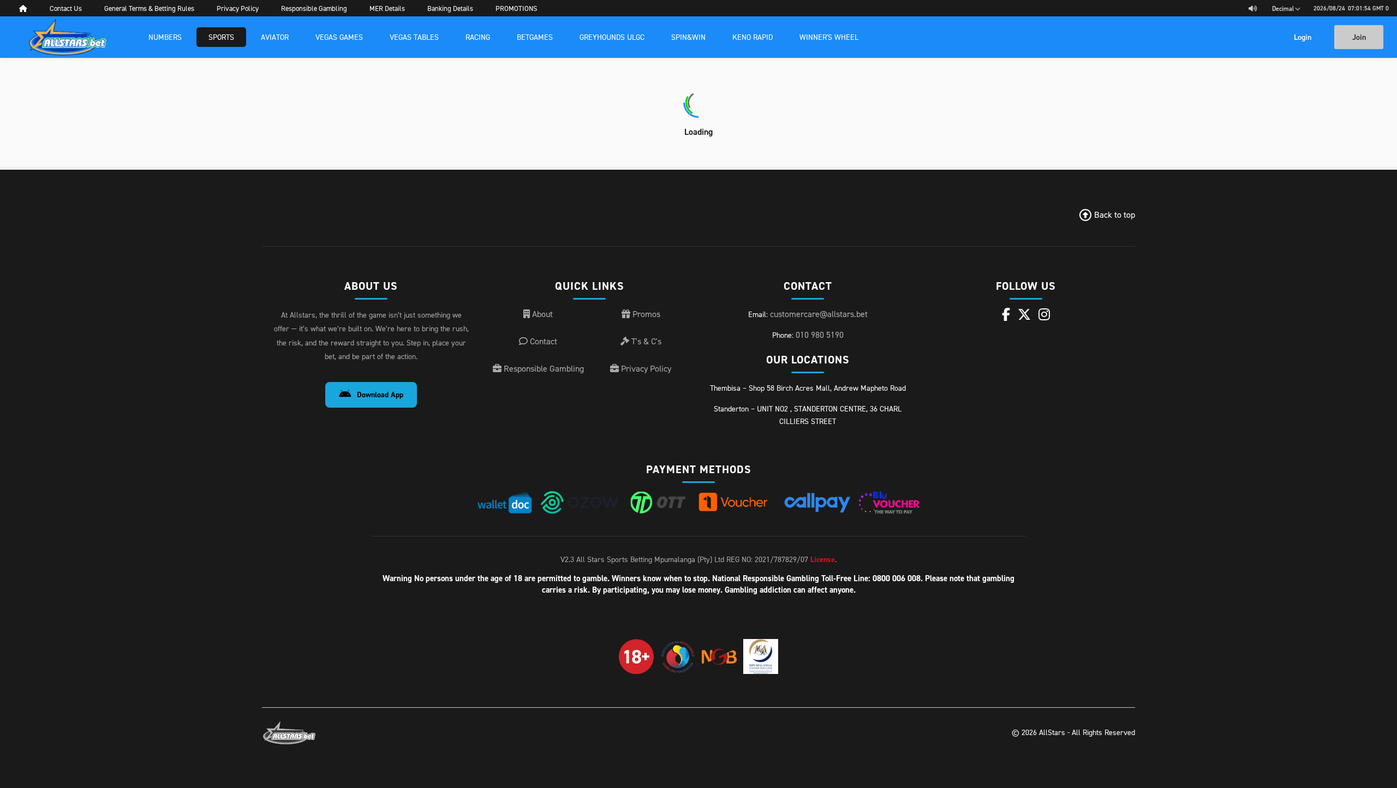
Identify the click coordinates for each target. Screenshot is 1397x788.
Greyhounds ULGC (612, 36)
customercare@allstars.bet (819, 313)
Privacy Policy (645, 368)
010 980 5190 (820, 334)
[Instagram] (1044, 314)
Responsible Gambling (543, 368)
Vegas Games (339, 36)
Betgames (535, 36)
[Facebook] (1006, 314)
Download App (380, 394)
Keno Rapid (752, 36)
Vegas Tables (414, 36)
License (822, 559)
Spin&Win (688, 36)
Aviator (275, 36)
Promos (645, 313)
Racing (477, 36)
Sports (221, 36)
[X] (1024, 314)
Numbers (165, 36)
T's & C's (645, 341)
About (541, 313)
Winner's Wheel (828, 36)
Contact (542, 341)
